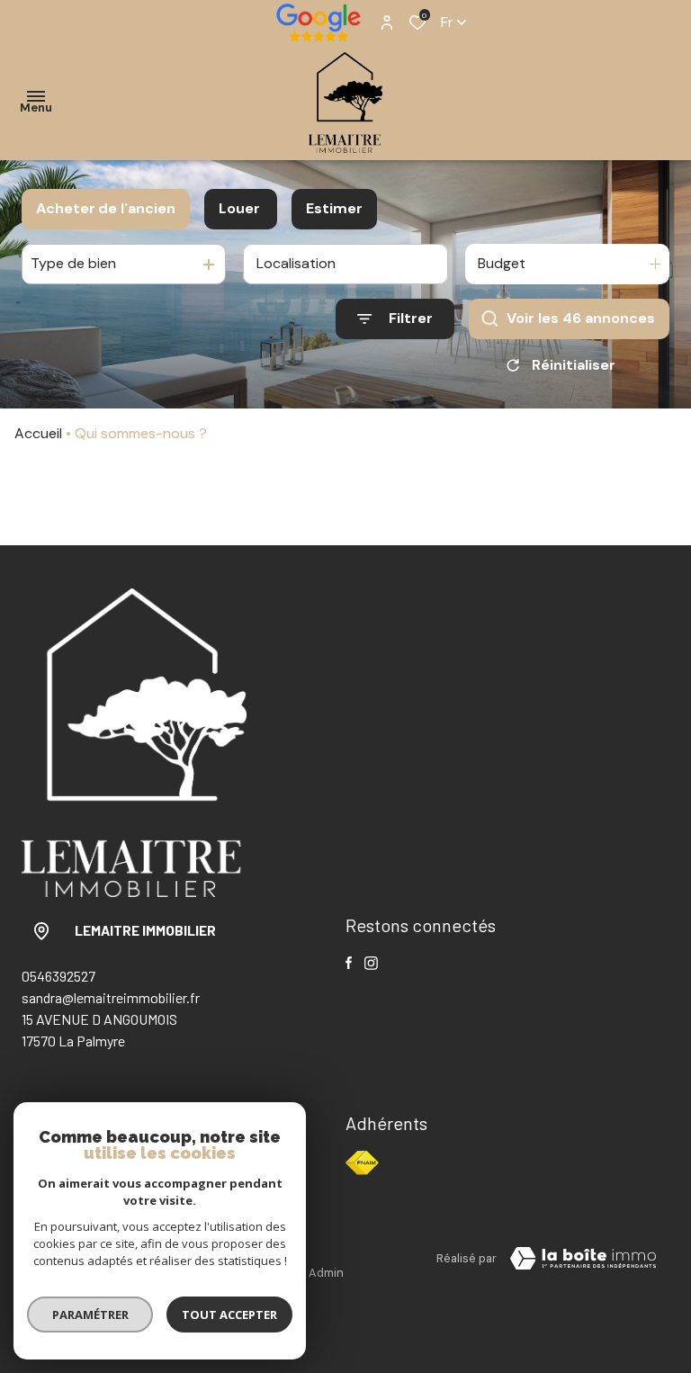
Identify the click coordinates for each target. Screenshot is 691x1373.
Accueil (38, 433)
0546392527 (58, 975)
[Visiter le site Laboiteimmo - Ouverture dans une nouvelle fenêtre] (583, 1258)
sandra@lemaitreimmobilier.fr (111, 997)
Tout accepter (229, 1314)
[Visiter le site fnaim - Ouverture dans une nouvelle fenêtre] (362, 1163)
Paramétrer (90, 1314)
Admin (326, 1272)
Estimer (334, 208)
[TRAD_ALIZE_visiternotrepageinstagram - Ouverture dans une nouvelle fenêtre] (371, 963)
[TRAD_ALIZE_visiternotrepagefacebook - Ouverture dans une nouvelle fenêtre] (349, 962)
